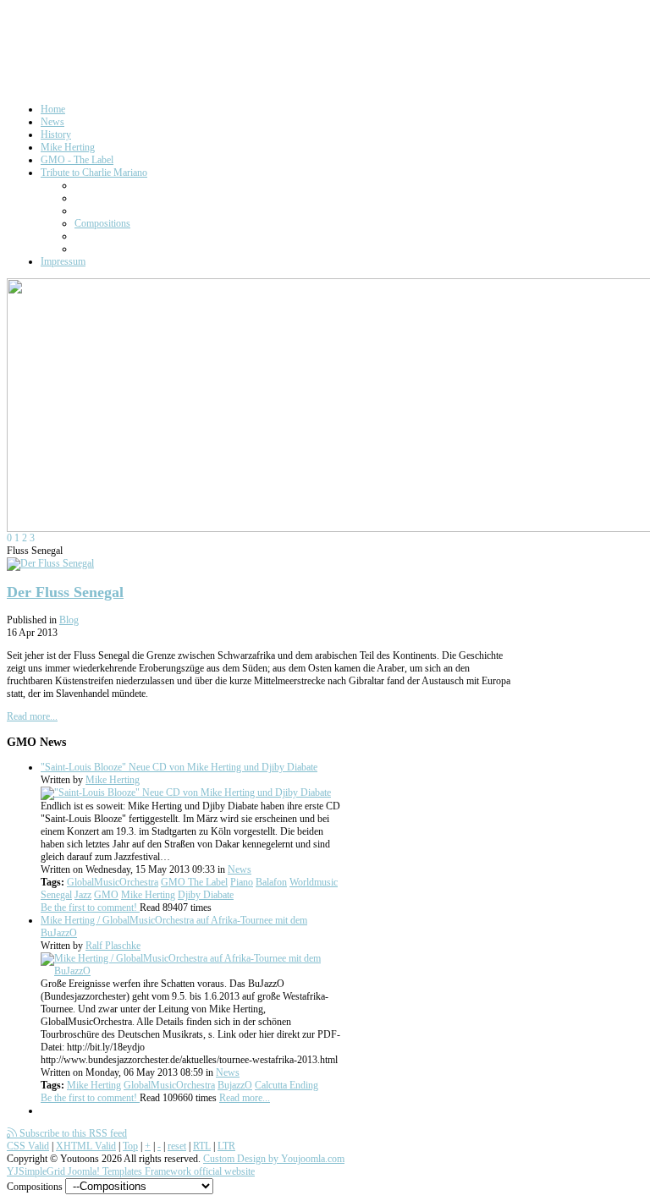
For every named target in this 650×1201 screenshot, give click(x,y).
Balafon (271, 882)
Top (130, 1146)
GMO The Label (194, 882)
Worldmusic (313, 882)
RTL (202, 1146)
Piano (241, 882)
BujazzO (235, 1085)
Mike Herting (112, 780)
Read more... (32, 716)
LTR (226, 1146)
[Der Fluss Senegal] (50, 563)
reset (177, 1146)
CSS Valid (28, 1146)
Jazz (82, 895)
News (239, 869)
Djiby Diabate (206, 895)
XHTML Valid (86, 1146)
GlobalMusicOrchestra (112, 882)
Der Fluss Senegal (65, 592)
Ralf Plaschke (112, 945)
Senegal (56, 895)
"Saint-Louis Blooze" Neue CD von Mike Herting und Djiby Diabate (179, 767)
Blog (69, 620)
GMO (106, 895)
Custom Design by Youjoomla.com (273, 1159)
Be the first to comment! (90, 907)
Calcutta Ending (286, 1085)
